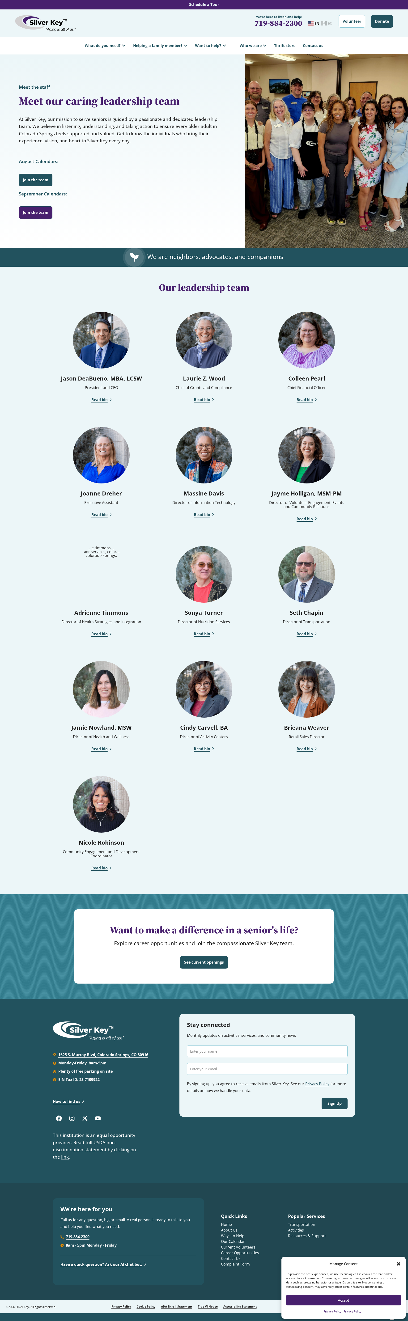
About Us (229, 1230)
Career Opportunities (240, 1253)
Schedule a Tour (204, 4)
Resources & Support (307, 1236)
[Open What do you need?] (124, 45)
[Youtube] (98, 1118)
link (65, 1157)
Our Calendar (233, 1241)
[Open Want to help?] (224, 45)
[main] (204, 526)
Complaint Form (235, 1264)
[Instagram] (72, 1118)
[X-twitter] (85, 1118)
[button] (398, 1264)
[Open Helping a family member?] (185, 45)
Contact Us (231, 1258)
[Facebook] (59, 1118)
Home (226, 1224)
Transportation (301, 1224)
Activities (296, 1230)
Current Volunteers (238, 1247)
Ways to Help (232, 1236)
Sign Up (334, 1103)
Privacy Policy (332, 1311)
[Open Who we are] (265, 45)
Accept (343, 1300)
